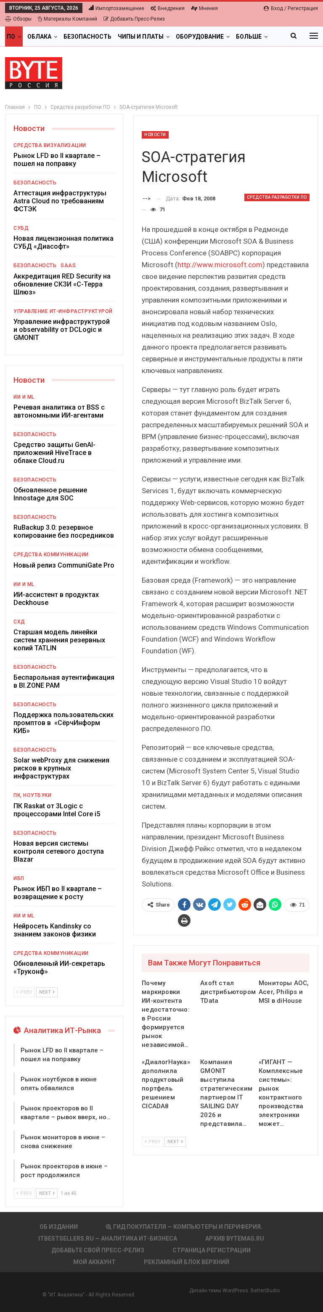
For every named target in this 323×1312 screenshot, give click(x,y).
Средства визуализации (49, 145)
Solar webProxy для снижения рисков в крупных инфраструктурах (61, 768)
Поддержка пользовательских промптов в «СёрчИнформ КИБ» (63, 723)
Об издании (59, 1226)
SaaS (68, 265)
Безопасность (87, 36)
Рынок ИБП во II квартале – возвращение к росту (57, 893)
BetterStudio (265, 1291)
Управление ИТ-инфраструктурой (63, 311)
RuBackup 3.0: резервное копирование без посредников (63, 531)
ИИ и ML (23, 397)
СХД (19, 622)
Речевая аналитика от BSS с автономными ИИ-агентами (59, 411)
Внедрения (171, 8)
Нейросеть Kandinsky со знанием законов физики (54, 930)
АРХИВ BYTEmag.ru (234, 1238)
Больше (249, 36)
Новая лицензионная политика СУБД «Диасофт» (63, 242)
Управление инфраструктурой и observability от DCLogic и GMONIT (61, 330)
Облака (39, 36)
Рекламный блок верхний (186, 1262)
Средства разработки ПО (277, 197)
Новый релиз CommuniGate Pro (63, 565)
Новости (155, 134)
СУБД (21, 228)
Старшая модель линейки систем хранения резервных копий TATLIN (59, 640)
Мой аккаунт (94, 1262)
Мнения (208, 8)
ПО (11, 36)
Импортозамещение (119, 8)
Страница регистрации (211, 1250)
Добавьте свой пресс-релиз (97, 1250)
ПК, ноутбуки (32, 795)
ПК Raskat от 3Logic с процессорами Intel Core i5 (56, 810)
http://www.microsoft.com (219, 264)
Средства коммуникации (51, 554)
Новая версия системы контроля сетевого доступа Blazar (58, 851)
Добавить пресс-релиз (137, 19)
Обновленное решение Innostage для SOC (50, 494)
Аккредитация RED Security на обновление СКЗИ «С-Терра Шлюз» (62, 284)
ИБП (18, 878)
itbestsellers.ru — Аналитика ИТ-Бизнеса (107, 1238)
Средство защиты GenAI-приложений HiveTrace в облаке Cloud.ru (54, 453)
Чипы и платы (141, 36)
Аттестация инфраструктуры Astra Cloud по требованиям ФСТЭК (59, 201)
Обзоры (22, 19)
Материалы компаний (70, 19)
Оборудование (200, 36)
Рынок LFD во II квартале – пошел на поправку (57, 160)
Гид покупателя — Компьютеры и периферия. (187, 1226)
